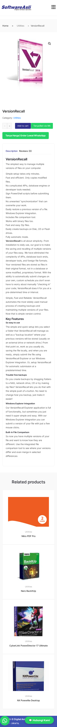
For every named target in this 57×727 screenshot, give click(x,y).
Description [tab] (12, 151)
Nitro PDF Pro (28, 536)
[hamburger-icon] (53, 8)
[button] (49, 43)
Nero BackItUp (28, 591)
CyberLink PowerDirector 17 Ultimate (28, 645)
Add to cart (22, 125)
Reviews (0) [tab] (25, 151)
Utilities (20, 25)
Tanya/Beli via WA (42, 125)
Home (5, 25)
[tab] (12, 152)
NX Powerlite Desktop (28, 700)
